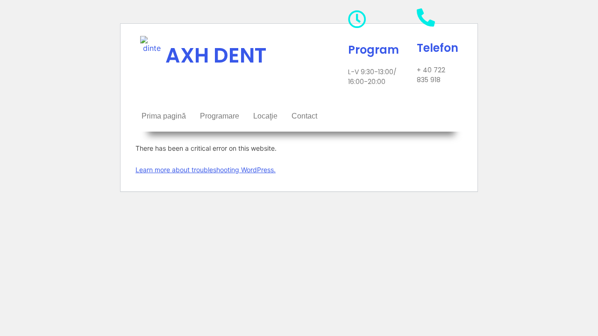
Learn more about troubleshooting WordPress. (205, 170)
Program (373, 49)
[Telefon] (426, 17)
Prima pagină (164, 116)
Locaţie (265, 116)
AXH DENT (215, 55)
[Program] (357, 19)
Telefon (437, 48)
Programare (219, 116)
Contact (304, 116)
